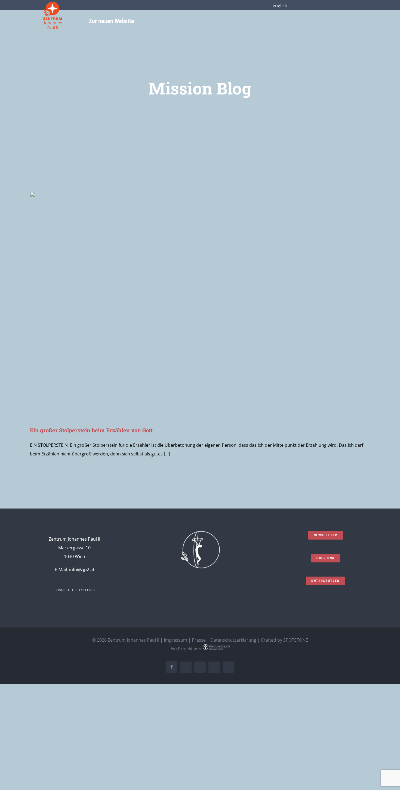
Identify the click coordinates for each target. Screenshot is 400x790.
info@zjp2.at (81, 569)
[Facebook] (56, 605)
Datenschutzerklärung (233, 640)
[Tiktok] (92, 605)
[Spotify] (85, 605)
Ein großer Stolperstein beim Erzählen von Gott (91, 430)
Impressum (175, 640)
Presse (199, 640)
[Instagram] (63, 605)
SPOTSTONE (295, 640)
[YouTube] (78, 605)
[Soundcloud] (70, 605)
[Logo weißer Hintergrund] (52, 4)
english (280, 5)
